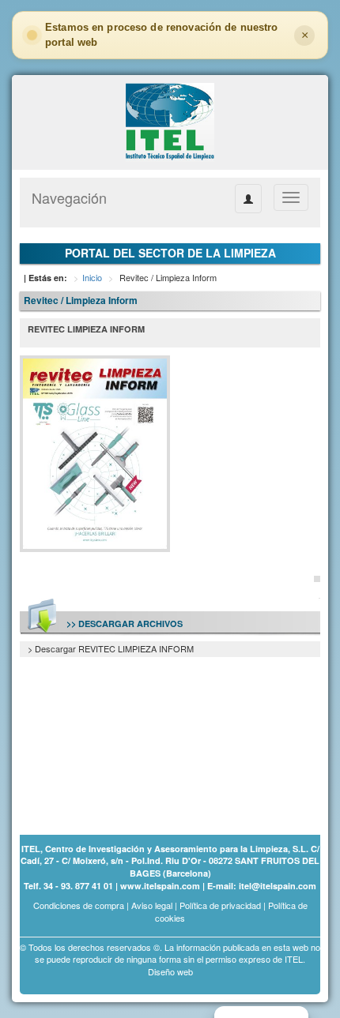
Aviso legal (151, 905)
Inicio (92, 277)
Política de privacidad (220, 905)
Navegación (69, 197)
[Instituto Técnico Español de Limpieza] (169, 121)
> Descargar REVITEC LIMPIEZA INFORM (111, 648)
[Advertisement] (99, 737)
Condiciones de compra (78, 905)
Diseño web (170, 971)
